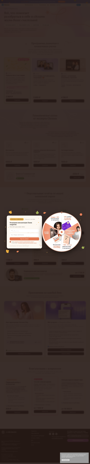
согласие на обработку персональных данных (23, 241)
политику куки (82, 454)
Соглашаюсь (65, 460)
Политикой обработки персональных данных (27, 242)
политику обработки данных (68, 455)
